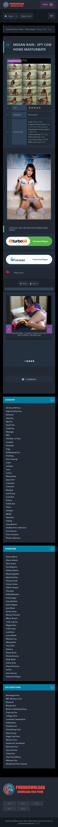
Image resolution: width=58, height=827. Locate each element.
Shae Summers (12, 666)
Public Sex (10, 503)
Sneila (8, 669)
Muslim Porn (11, 740)
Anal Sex (10, 418)
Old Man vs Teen (13, 438)
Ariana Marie (11, 556)
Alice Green (11, 563)
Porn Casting (11, 459)
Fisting (9, 521)
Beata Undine (12, 577)
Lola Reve (10, 632)
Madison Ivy (11, 639)
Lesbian (9, 466)
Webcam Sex (11, 760)
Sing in (11, 16)
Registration (26, 16)
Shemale (10, 517)
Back (25, 283)
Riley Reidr (11, 659)
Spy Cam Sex (11, 750)
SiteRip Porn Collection (16, 527)
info (34, 283)
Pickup (9, 500)
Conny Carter (12, 584)
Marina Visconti (13, 615)
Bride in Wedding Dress (16, 709)
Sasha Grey (11, 663)
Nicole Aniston (12, 656)
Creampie (10, 483)
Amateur (10, 414)
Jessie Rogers (11, 604)
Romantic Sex (12, 746)
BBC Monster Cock (14, 698)
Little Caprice (12, 622)
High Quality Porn (14, 411)
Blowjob (9, 490)
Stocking (10, 455)
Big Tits (9, 421)
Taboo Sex (10, 753)
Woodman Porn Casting (16, 764)
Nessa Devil (11, 652)
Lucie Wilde (11, 635)
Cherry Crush (12, 580)
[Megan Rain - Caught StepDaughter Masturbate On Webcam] (29, 313)
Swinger (9, 510)
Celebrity (10, 428)
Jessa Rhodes (11, 601)
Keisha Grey (11, 611)
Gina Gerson (11, 673)
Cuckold (9, 442)
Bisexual (10, 702)
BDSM (8, 514)
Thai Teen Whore (13, 757)
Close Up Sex (11, 712)
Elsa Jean (10, 591)
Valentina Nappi (13, 676)
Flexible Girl (11, 726)
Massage (10, 432)
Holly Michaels (12, 594)
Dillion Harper (12, 587)
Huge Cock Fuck (13, 736)
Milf (8, 435)
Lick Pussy (10, 493)
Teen (8, 469)
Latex (8, 462)
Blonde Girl (11, 705)
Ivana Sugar (11, 598)
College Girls (11, 716)
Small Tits (10, 425)
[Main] (14, 4)
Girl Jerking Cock (13, 729)
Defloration (11, 722)
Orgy (8, 449)
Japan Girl (10, 479)
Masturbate (33, 114)
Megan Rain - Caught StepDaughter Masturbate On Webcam (29, 334)
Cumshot (10, 486)
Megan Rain (19, 272)
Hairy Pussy (11, 733)
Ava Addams (11, 567)
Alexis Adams (12, 560)
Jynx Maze (10, 608)
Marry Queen (12, 618)
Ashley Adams (12, 570)
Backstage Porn (12, 695)
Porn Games (11, 531)
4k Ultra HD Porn (13, 408)
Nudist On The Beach (15, 743)
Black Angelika (12, 574)
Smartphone (11, 524)
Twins (8, 507)
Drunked (10, 445)
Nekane (9, 649)
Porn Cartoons (12, 534)
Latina (9, 473)
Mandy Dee (11, 642)
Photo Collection (13, 538)
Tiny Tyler (10, 645)
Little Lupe (11, 628)
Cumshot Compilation (15, 719)
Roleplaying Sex (13, 452)
